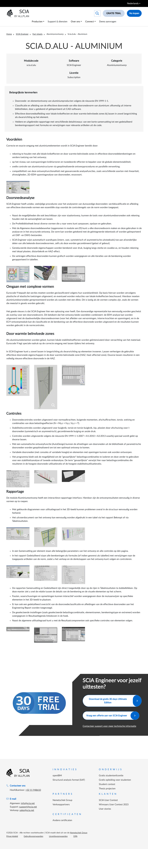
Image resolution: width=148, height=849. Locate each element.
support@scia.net (28, 807)
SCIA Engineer (22, 34)
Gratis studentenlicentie (111, 775)
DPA (75, 836)
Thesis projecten (107, 788)
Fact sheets (37, 34)
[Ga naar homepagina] (17, 772)
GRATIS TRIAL (113, 13)
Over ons (75, 21)
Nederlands (133, 3)
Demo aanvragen (107, 21)
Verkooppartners (61, 804)
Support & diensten (57, 21)
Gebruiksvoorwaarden (33, 836)
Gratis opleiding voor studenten (115, 780)
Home (9, 34)
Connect (89, 21)
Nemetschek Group (62, 800)
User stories (105, 809)
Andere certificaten (62, 820)
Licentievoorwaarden (58, 836)
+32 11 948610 (33, 790)
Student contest (107, 784)
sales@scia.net (27, 810)
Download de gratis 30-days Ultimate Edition (108, 701)
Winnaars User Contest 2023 (113, 804)
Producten (37, 21)
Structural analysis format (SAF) (69, 780)
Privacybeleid (12, 836)
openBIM (57, 775)
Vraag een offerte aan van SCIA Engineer (106, 715)
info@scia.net (28, 803)
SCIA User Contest (108, 800)
